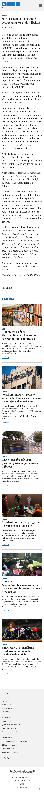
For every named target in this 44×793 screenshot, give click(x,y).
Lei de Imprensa (8, 748)
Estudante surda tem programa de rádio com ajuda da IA (21, 524)
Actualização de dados (10, 732)
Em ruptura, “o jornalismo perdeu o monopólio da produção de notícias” (18, 651)
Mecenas (5, 712)
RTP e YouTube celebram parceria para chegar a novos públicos (20, 463)
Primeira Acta (7, 704)
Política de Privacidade (22, 777)
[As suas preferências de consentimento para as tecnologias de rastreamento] (40, 789)
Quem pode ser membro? (11, 725)
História (4, 701)
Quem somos (7, 697)
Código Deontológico (9, 745)
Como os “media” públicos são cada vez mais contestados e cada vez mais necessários (22, 587)
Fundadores (6, 721)
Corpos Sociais (7, 708)
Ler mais (5, 357)
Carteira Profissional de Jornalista (14, 741)
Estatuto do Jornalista (10, 752)
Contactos (22, 787)
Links (22, 784)
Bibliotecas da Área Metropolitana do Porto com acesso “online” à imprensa (19, 335)
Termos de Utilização (22, 781)
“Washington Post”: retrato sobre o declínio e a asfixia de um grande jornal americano (22, 398)
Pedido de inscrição (9, 728)
